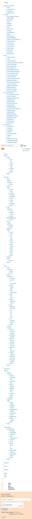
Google (3, 517)
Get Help (17, 512)
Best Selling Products (13, 16)
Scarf (8, 137)
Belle (8, 59)
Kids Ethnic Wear (12, 64)
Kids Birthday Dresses (13, 71)
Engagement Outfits (12, 115)
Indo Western (10, 32)
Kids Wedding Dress (12, 69)
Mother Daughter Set (13, 98)
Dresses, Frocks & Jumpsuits (15, 62)
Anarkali (9, 23)
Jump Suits (10, 43)
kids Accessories (12, 66)
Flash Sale (10, 11)
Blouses (9, 30)
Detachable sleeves (12, 140)
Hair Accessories (12, 133)
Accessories (7, 124)
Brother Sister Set (12, 103)
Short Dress (10, 46)
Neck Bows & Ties (12, 139)
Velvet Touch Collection (13, 39)
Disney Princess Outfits (13, 78)
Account (6, 462)
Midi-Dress (10, 50)
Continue (4, 509)
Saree (8, 21)
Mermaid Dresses (12, 80)
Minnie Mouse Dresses (13, 82)
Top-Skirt (9, 52)
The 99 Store (10, 9)
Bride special (10, 121)
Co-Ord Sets (10, 45)
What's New (10, 53)
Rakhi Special (11, 101)
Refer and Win (5, 475)
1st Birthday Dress (12, 75)
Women (6, 14)
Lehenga (9, 25)
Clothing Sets (11, 100)
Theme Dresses (11, 76)
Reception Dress (11, 117)
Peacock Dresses (12, 91)
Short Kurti (10, 29)
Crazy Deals (10, 6)
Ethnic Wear (10, 18)
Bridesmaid (10, 119)
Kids (5, 55)
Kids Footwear (11, 57)
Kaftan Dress (10, 36)
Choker (9, 135)
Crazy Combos (11, 96)
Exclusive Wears (8, 92)
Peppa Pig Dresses (12, 85)
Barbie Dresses (11, 87)
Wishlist (6, 470)
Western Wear (11, 41)
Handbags (10, 130)
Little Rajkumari (11, 60)
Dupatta (9, 131)
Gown (8, 34)
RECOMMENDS (11, 37)
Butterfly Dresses (12, 89)
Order (5, 466)
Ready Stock (10, 13)
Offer (8, 7)
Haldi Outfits (10, 112)
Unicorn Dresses (11, 84)
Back (11, 172)
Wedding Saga (11, 110)
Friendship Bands (12, 142)
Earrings (9, 128)
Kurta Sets (10, 20)
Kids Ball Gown (11, 68)
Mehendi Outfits (11, 114)
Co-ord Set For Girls (13, 73)
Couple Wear (10, 105)
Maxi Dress (10, 48)
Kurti (8, 27)
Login (2, 148)
